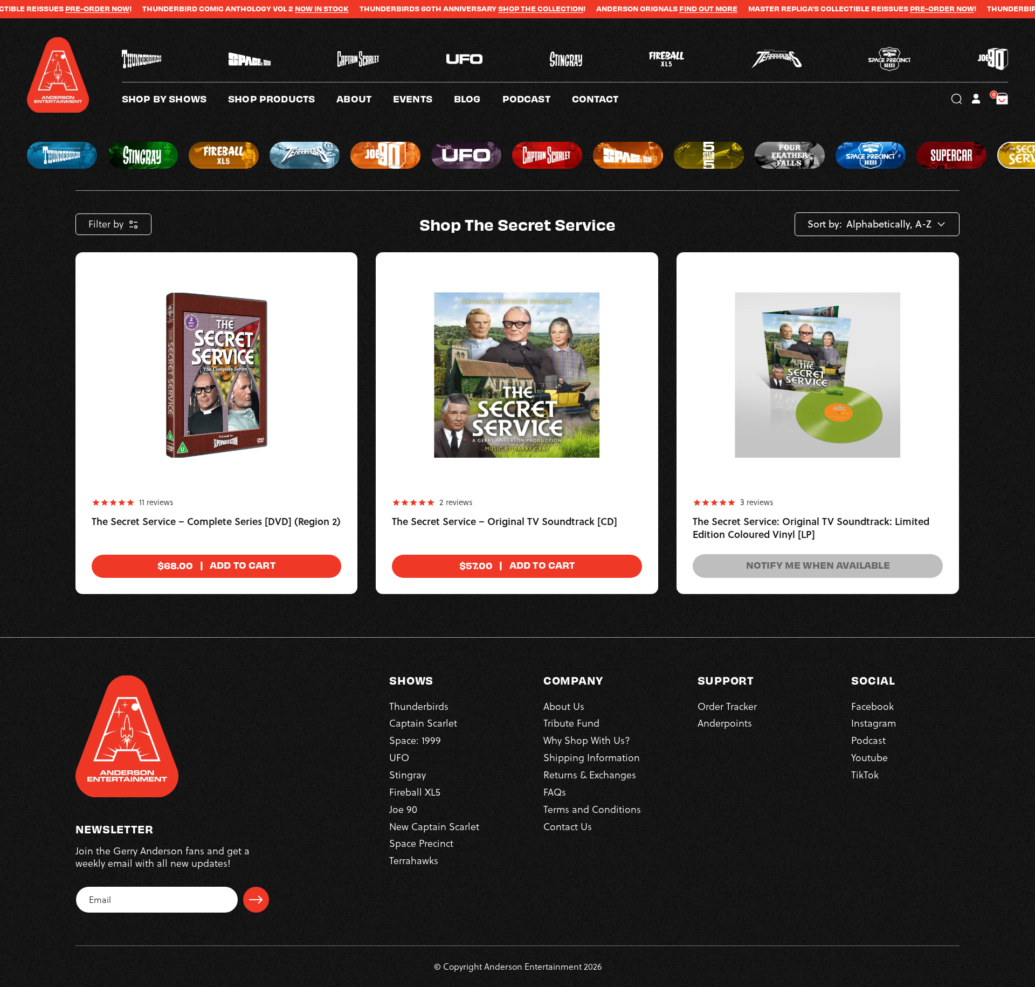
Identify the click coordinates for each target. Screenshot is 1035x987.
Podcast (868, 740)
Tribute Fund (571, 723)
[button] (364, 98)
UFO (399, 757)
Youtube (869, 757)
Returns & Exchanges (589, 775)
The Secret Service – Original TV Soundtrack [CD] (504, 521)
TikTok (865, 775)
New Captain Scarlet (434, 826)
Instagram (873, 723)
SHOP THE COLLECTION (499, 8)
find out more (667, 8)
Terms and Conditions (592, 809)
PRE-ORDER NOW (56, 8)
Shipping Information (591, 757)
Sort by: (825, 224)
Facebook (872, 706)
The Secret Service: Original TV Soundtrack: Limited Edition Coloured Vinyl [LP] (811, 528)
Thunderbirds (418, 706)
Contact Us (567, 826)
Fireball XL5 (414, 792)
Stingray (407, 775)
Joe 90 (403, 809)
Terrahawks (413, 860)
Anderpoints (725, 723)
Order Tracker (727, 706)
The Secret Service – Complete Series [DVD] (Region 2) (216, 521)
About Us (563, 706)
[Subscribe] (256, 900)
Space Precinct (421, 843)
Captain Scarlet (423, 723)
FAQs (554, 792)
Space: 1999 (415, 740)
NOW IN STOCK (280, 8)
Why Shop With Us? (586, 740)
